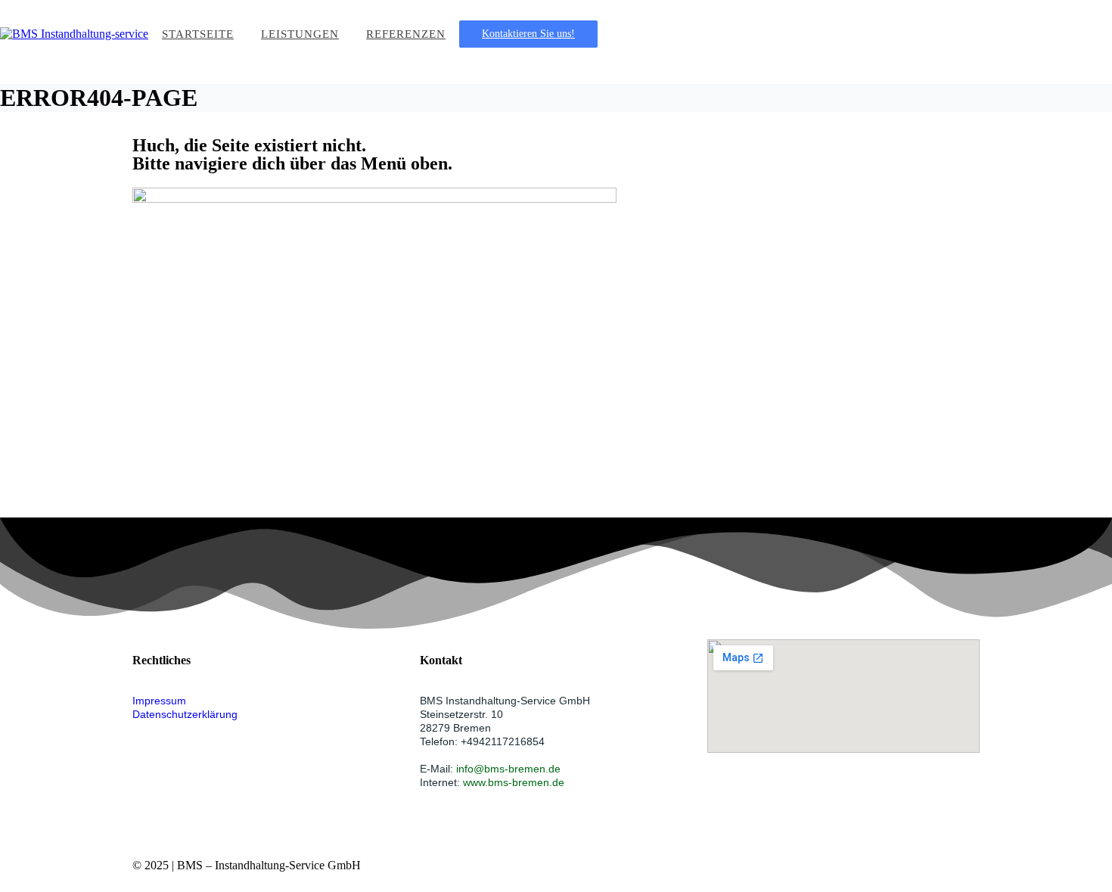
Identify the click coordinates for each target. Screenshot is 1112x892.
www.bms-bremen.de (513, 782)
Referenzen (406, 34)
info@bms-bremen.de (508, 769)
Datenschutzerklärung (185, 714)
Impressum (159, 701)
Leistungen (300, 34)
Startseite (198, 34)
